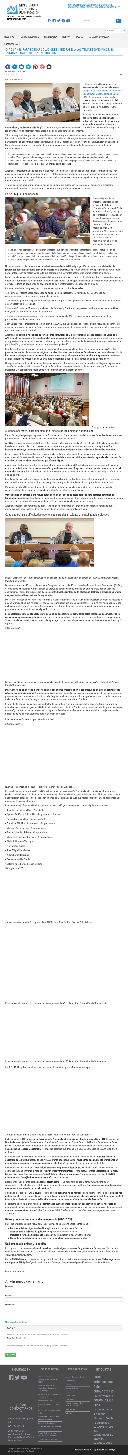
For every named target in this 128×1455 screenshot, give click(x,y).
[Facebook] (7, 67)
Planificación (50, 37)
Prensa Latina (71, 1396)
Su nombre (9, 1286)
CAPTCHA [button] (11, 1328)
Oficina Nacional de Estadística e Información (49, 1396)
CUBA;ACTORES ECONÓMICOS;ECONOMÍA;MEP (103, 1396)
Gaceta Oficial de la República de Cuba (49, 1428)
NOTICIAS (66, 37)
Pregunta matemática (14, 1338)
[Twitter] (28, 67)
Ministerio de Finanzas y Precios (49, 1404)
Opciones (69, 1392)
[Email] (49, 67)
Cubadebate (70, 1381)
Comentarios (9, 1305)
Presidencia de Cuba (45, 1401)
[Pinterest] (35, 67)
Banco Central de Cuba (46, 1423)
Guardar (11, 1355)
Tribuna (68, 1413)
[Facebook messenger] (14, 67)
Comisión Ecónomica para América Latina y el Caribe (47, 1434)
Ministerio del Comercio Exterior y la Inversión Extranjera (49, 1418)
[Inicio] (26, 8)
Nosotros (9, 37)
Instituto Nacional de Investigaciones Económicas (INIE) (48, 1379)
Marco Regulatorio (30, 37)
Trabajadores (70, 1409)
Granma (69, 1385)
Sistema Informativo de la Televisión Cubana (74, 1404)
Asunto (7, 1295)
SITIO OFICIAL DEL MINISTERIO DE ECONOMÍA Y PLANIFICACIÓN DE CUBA (24, 18)
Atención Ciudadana (100, 37)
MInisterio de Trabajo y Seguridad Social (49, 1412)
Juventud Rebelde (72, 1388)
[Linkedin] (21, 67)
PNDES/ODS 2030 (11, 44)
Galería (79, 37)
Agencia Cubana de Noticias (76, 1377)
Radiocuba (69, 1399)
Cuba (97, 1387)
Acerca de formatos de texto (18, 1322)
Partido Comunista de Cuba (47, 1439)
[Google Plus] (42, 67)
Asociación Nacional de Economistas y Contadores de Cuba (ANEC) (48, 1388)
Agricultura (103, 1423)
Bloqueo (99, 1418)
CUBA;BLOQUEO (102, 1443)
